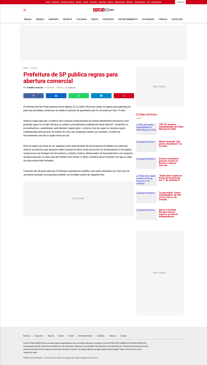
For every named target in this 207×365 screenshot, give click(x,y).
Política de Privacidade (32, 358)
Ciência (163, 19)
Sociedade (148, 19)
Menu (110, 2)
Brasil (28, 19)
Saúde (78, 2)
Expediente (156, 2)
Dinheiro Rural (67, 2)
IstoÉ (48, 2)
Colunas (81, 19)
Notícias (34, 68)
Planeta (93, 2)
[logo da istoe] (103, 10)
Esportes (102, 2)
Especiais (177, 19)
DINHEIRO (54, 19)
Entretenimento (128, 19)
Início (25, 68)
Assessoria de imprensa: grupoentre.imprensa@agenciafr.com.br (71, 358)
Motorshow (120, 2)
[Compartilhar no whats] (79, 95)
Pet (148, 2)
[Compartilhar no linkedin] (56, 95)
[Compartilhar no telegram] (101, 95)
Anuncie (180, 2)
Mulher (130, 2)
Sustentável (140, 2)
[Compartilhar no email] (124, 95)
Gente (85, 2)
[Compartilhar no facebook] (33, 95)
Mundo (40, 19)
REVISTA (67, 19)
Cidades (101, 336)
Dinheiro (55, 2)
